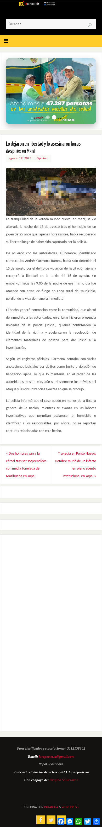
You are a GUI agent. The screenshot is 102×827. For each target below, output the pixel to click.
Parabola (51, 807)
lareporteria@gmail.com (56, 756)
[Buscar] (89, 25)
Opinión (42, 158)
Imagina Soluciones (63, 780)
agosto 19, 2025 (20, 158)
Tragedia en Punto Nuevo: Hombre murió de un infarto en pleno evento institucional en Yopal (75, 465)
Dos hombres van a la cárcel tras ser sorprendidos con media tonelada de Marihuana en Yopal (26, 465)
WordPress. (70, 807)
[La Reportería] (40, 819)
